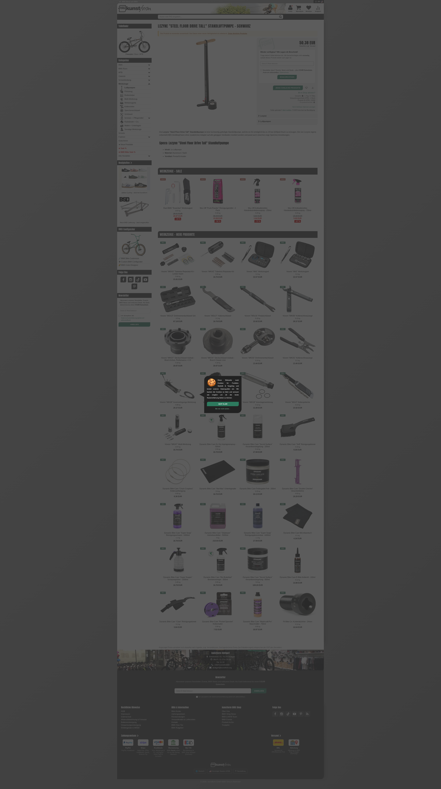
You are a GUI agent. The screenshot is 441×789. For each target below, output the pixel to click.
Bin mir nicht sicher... (222, 409)
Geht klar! (222, 404)
